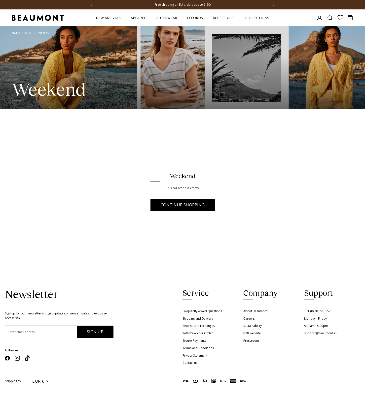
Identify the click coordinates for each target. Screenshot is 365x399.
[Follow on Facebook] (7, 358)
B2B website (252, 333)
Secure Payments (194, 340)
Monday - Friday (315, 318)
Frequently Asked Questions (202, 311)
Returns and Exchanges (198, 326)
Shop (28, 32)
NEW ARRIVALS (108, 17)
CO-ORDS (195, 17)
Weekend (43, 32)
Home (16, 32)
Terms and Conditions (198, 348)
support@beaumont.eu (320, 333)
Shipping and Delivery (197, 318)
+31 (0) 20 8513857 (317, 311)
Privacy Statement (194, 355)
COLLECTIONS (257, 17)
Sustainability (252, 326)
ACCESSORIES (224, 17)
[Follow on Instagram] (17, 358)
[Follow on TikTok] (27, 358)
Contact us (189, 363)
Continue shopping (183, 205)
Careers (249, 318)
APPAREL (138, 17)
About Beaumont (255, 311)
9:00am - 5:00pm (316, 326)
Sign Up (95, 332)
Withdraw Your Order (197, 333)
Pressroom (251, 340)
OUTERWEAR (166, 17)
